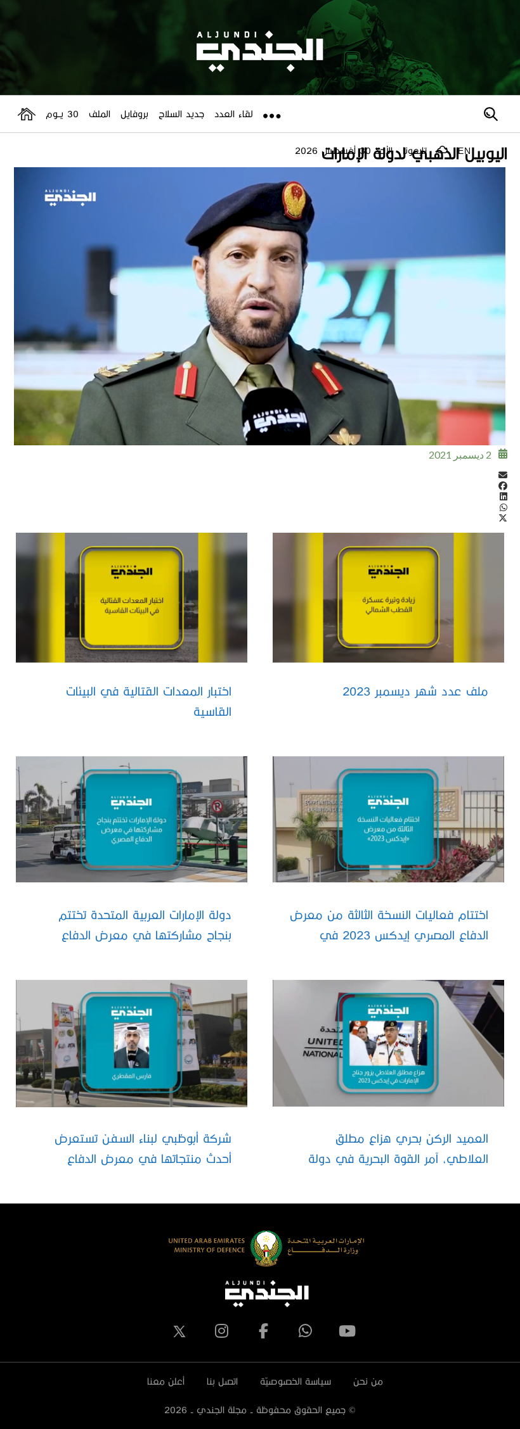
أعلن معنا (166, 1381)
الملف (99, 113)
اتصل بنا (222, 1381)
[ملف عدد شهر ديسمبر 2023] (388, 598)
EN (464, 151)
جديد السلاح (181, 113)
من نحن (368, 1381)
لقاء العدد (233, 113)
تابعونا (415, 150)
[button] (260, 474)
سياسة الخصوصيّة (295, 1381)
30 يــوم (62, 113)
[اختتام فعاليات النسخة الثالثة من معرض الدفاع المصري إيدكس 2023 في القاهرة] (388, 819)
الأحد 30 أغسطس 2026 (344, 150)
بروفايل (134, 113)
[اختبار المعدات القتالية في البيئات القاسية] (131, 598)
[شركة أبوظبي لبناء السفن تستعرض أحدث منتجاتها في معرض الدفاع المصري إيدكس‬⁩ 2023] (131, 1044)
